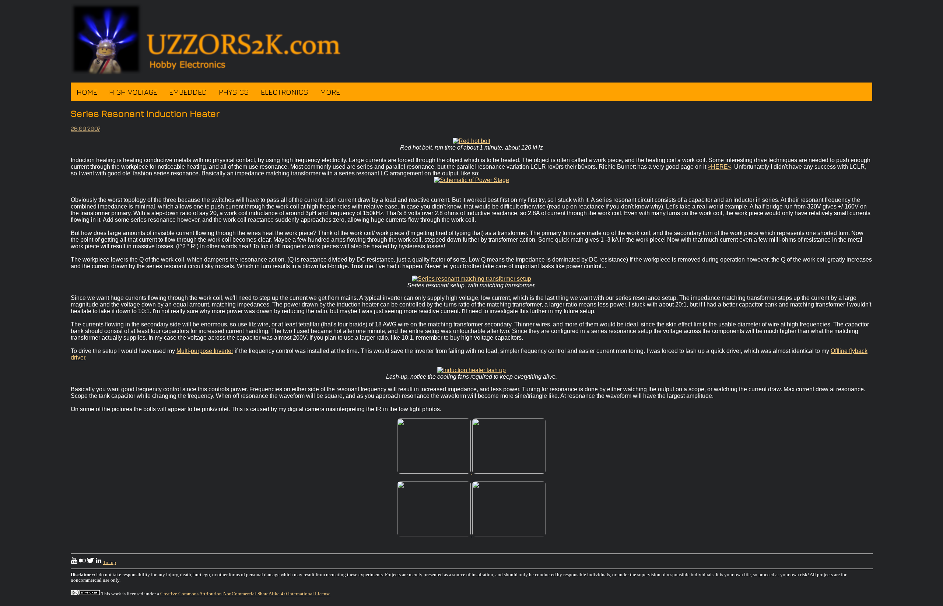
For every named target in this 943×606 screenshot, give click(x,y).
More (330, 92)
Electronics (284, 92)
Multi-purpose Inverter (204, 351)
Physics (234, 92)
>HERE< (719, 167)
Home (87, 92)
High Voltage (133, 92)
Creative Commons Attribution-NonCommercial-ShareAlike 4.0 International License (245, 593)
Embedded (188, 92)
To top (109, 562)
